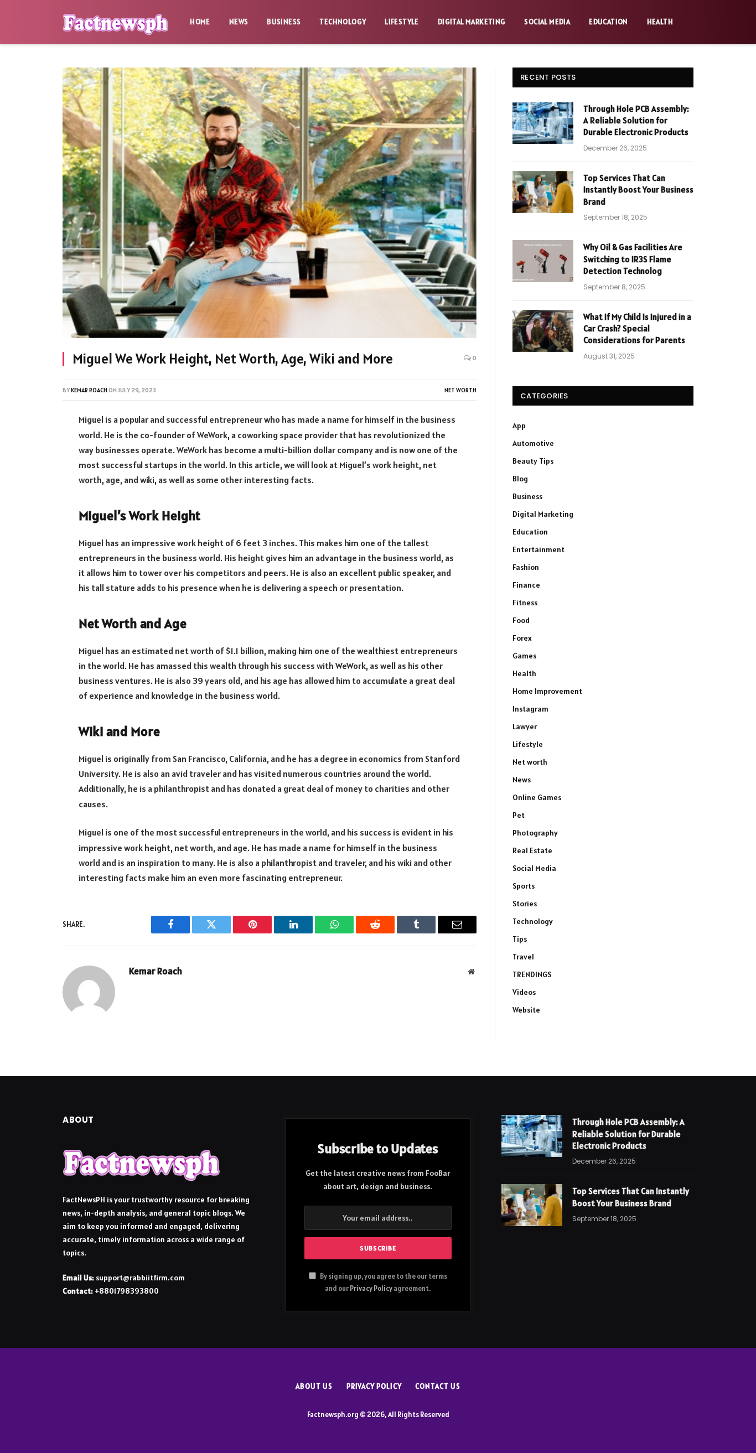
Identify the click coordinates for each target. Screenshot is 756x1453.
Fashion (525, 567)
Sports (523, 886)
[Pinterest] (25, 539)
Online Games (536, 797)
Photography (535, 833)
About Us (314, 1386)
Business (284, 22)
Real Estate (532, 850)
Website (526, 1010)
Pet (518, 815)
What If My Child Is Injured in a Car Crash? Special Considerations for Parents (637, 329)
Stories (524, 904)
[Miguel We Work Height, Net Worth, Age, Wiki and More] (270, 203)
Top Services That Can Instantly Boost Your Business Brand (638, 190)
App (519, 425)
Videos (524, 992)
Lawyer (524, 726)
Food (521, 620)
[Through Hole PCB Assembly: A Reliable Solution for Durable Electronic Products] (542, 123)
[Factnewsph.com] (116, 22)
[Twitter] (25, 480)
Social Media (547, 22)
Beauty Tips (532, 461)
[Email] (25, 568)
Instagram (530, 709)
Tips (519, 939)
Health (660, 22)
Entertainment (538, 549)
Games (524, 656)
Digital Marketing (472, 22)
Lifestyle (402, 22)
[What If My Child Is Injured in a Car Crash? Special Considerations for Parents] (542, 331)
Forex (522, 638)
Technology (342, 22)
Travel (523, 957)
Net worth (460, 390)
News (238, 22)
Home (200, 22)
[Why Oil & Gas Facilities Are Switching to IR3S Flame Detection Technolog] (542, 261)
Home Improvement (547, 691)
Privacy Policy (371, 1288)
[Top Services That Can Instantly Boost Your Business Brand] (542, 192)
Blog (520, 479)
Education (608, 22)
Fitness (524, 603)
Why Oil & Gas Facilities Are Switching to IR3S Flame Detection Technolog (632, 259)
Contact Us (437, 1386)
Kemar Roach (89, 390)
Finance (526, 585)
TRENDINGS (531, 974)
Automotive (533, 443)
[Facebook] (25, 451)
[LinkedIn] (25, 509)
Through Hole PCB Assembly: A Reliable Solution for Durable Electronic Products (636, 120)
